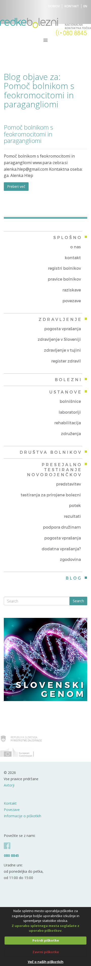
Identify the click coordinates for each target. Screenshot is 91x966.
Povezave (12, 809)
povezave (71, 300)
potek (75, 505)
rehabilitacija (67, 422)
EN (85, 6)
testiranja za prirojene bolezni (51, 494)
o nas (75, 246)
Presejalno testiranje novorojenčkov (54, 469)
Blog (74, 578)
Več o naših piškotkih (45, 961)
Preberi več (16, 186)
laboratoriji (70, 412)
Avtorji (9, 785)
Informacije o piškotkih (22, 815)
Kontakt (71, 6)
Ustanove (65, 391)
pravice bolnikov (64, 279)
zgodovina (70, 559)
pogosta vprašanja (62, 328)
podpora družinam (62, 527)
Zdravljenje (60, 319)
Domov (54, 6)
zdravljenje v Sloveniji (59, 339)
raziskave (71, 289)
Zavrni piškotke (45, 952)
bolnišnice (70, 401)
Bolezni (68, 379)
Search (78, 600)
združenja (71, 433)
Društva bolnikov (51, 452)
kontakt (73, 257)
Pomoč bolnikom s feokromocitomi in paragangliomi (28, 134)
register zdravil (66, 360)
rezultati (72, 516)
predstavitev (68, 483)
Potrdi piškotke (45, 940)
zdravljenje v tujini (62, 350)
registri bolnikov (64, 268)
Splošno (67, 237)
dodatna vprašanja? (61, 548)
